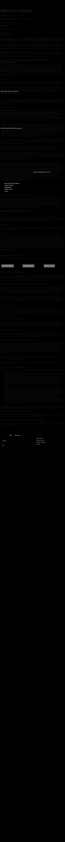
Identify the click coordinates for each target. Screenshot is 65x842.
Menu (4, 579)
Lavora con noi (7, 587)
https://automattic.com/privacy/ (9, 91)
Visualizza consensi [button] (8, 265)
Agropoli (4, 440)
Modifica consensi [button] (28, 265)
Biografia (5, 576)
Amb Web (35, 546)
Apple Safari (7, 187)
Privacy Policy (40, 546)
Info (3, 445)
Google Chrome (8, 185)
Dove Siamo (6, 582)
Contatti (5, 585)
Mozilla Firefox (8, 189)
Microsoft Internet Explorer (11, 183)
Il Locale (5, 577)
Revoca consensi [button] (49, 265)
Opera (6, 191)
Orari (4, 584)
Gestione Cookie (46, 546)
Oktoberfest (6, 580)
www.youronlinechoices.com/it (41, 172)
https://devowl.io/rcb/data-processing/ (11, 128)
